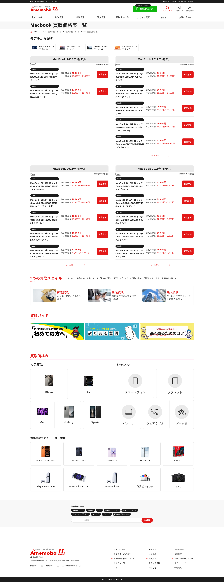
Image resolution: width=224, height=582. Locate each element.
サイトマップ (180, 563)
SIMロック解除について (124, 559)
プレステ (106, 514)
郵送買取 (59, 17)
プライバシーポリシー (184, 559)
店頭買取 (80, 17)
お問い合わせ (185, 17)
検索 (148, 520)
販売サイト (35, 566)
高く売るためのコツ (122, 554)
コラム (116, 568)
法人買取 (101, 17)
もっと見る (154, 155)
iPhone (90, 510)
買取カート (167, 11)
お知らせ (164, 17)
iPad (99, 510)
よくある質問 (143, 17)
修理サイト (51, 566)
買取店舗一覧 (122, 17)
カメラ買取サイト (70, 566)
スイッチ (95, 514)
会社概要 (178, 554)
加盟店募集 (179, 549)
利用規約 (178, 568)
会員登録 (190, 11)
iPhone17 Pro (78, 510)
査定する (103, 74)
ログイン (179, 11)
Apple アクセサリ (112, 510)
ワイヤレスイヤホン (80, 514)
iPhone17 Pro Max (121, 514)
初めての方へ (38, 17)
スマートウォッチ (130, 510)
